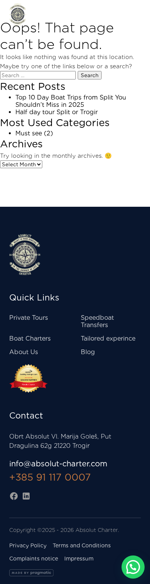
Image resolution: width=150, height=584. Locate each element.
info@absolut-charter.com (58, 463)
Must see (28, 133)
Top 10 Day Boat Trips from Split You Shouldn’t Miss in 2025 (70, 101)
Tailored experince (108, 338)
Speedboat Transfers (97, 321)
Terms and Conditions (82, 545)
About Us (23, 352)
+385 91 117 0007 (50, 477)
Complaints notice (33, 558)
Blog (88, 352)
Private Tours (28, 317)
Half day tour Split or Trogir (56, 112)
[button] (133, 567)
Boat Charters (30, 338)
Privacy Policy (28, 545)
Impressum (78, 558)
